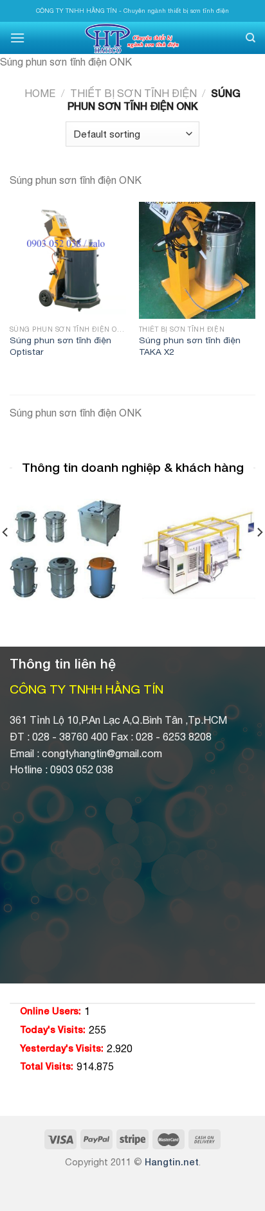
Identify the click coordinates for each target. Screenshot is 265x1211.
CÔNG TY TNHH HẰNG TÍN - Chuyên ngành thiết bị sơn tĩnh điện (132, 10)
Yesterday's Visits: (62, 1048)
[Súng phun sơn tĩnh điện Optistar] (68, 260)
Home (39, 93)
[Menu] (17, 37)
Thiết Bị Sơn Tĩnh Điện (133, 93)
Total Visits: (46, 1066)
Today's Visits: (53, 1029)
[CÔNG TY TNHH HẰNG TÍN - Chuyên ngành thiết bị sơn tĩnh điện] (132, 38)
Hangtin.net (172, 1161)
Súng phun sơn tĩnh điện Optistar (60, 346)
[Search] (250, 38)
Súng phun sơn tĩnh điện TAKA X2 (190, 346)
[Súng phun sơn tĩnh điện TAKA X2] (197, 260)
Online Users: (50, 1010)
